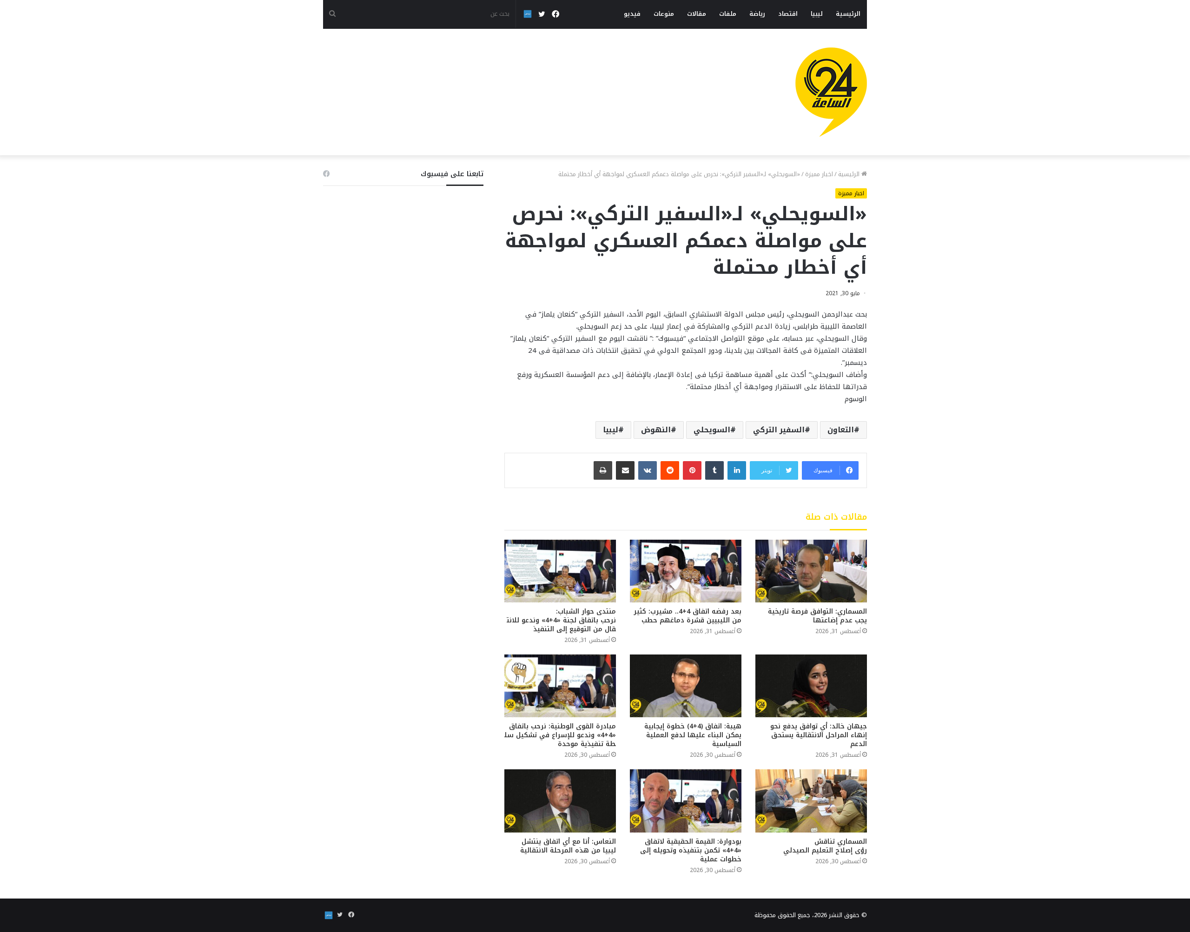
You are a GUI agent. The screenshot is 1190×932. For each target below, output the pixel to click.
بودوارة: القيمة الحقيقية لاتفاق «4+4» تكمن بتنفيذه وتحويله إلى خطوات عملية (690, 850)
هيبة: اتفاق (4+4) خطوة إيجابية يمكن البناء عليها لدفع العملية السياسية (692, 735)
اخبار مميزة (819, 174)
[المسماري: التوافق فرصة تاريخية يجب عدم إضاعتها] (811, 571)
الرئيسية (848, 14)
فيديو (632, 14)
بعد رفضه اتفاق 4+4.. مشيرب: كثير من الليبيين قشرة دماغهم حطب (687, 616)
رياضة (757, 14)
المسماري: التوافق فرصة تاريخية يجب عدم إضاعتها (817, 616)
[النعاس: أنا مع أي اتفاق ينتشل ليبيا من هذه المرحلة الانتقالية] (560, 800)
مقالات (696, 14)
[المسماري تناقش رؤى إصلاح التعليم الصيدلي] (811, 800)
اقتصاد (788, 14)
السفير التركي (779, 430)
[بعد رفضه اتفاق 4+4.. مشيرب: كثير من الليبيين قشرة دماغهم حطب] (685, 571)
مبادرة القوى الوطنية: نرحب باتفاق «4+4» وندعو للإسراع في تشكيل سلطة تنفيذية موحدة (560, 735)
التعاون (840, 430)
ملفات (727, 14)
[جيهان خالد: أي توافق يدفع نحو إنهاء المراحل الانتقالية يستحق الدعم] (811, 685)
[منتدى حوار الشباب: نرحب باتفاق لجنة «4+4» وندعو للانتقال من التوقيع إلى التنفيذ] (560, 571)
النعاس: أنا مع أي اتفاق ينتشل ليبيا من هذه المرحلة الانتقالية (568, 846)
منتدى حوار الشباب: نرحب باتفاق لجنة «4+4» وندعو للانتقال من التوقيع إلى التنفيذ (561, 620)
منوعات (664, 14)
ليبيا (817, 14)
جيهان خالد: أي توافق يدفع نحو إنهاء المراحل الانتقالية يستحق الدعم (818, 735)
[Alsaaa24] (831, 92)
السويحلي (712, 430)
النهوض (656, 430)
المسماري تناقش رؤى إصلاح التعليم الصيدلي (825, 846)
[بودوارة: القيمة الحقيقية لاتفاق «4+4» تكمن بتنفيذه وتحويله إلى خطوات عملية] (685, 800)
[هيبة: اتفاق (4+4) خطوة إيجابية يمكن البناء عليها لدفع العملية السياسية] (685, 685)
